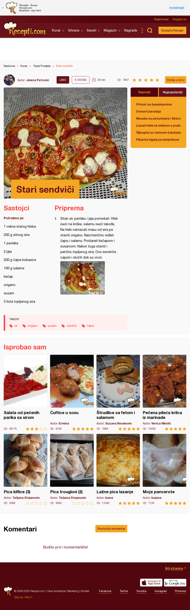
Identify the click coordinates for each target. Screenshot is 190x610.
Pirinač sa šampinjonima (154, 104)
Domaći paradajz (148, 111)
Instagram (161, 591)
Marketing (73, 591)
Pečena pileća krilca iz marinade (164, 393)
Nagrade (130, 30)
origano (33, 325)
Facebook (105, 591)
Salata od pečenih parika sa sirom (25, 393)
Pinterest (180, 591)
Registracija (161, 19)
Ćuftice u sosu (72, 393)
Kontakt (85, 591)
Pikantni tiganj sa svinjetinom (157, 139)
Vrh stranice (174, 568)
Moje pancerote (164, 469)
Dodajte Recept (172, 30)
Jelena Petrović (37, 80)
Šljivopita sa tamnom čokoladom (158, 132)
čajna (90, 325)
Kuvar (56, 30)
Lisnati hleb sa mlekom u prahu (158, 125)
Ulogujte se (179, 19)
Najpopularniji (172, 92)
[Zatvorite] (3, 8)
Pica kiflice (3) (25, 469)
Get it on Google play (175, 582)
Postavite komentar (111, 528)
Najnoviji (144, 92)
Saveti (91, 30)
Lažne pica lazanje (118, 469)
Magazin (110, 30)
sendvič (72, 325)
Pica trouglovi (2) (72, 469)
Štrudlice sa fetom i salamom (118, 393)
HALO (28, 597)
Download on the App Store (151, 582)
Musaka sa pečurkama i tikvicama (158, 118)
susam (52, 325)
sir (16, 325)
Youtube (141, 591)
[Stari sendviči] (89, 278)
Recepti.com (25, 29)
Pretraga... (149, 30)
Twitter (123, 591)
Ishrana (73, 30)
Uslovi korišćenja (56, 591)
